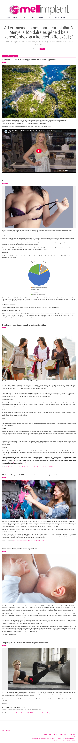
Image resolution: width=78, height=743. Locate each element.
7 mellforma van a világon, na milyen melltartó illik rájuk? (24, 325)
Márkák (48, 18)
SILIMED (49, 738)
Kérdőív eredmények (10, 181)
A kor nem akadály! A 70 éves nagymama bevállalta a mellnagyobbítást (29, 60)
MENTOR (54, 738)
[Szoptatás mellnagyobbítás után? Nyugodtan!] (39, 578)
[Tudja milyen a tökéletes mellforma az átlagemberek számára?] (39, 669)
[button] (74, 17)
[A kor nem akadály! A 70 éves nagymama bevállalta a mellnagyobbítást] (39, 91)
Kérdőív (32, 17)
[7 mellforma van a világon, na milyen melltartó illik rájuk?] (39, 355)
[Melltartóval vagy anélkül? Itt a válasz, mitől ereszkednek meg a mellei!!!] (39, 499)
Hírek (8, 18)
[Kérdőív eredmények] (39, 207)
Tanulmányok (39, 18)
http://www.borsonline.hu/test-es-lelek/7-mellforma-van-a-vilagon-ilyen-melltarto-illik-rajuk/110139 (29, 466)
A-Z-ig (63, 17)
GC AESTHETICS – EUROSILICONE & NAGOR (66, 738)
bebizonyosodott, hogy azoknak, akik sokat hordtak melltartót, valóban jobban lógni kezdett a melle (35, 462)
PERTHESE (62, 740)
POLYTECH (68, 740)
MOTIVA (56, 740)
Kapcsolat (56, 17)
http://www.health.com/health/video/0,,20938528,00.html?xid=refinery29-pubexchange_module (31, 712)
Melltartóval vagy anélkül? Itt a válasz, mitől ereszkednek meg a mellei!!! (30, 475)
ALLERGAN (43, 738)
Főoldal (42, 49)
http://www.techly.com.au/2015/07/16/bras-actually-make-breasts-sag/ (29, 540)
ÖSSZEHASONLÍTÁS (36, 738)
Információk (16, 18)
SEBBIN (73, 740)
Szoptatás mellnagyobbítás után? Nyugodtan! (19, 549)
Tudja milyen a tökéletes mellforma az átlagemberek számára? (25, 643)
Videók (24, 18)
